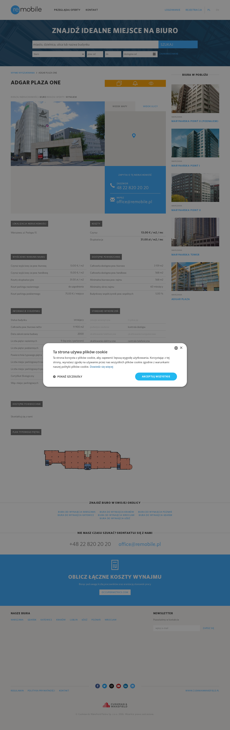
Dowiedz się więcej (101, 366)
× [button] (181, 348)
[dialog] (115, 365)
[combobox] (176, 348)
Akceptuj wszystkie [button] (156, 376)
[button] (67, 376)
